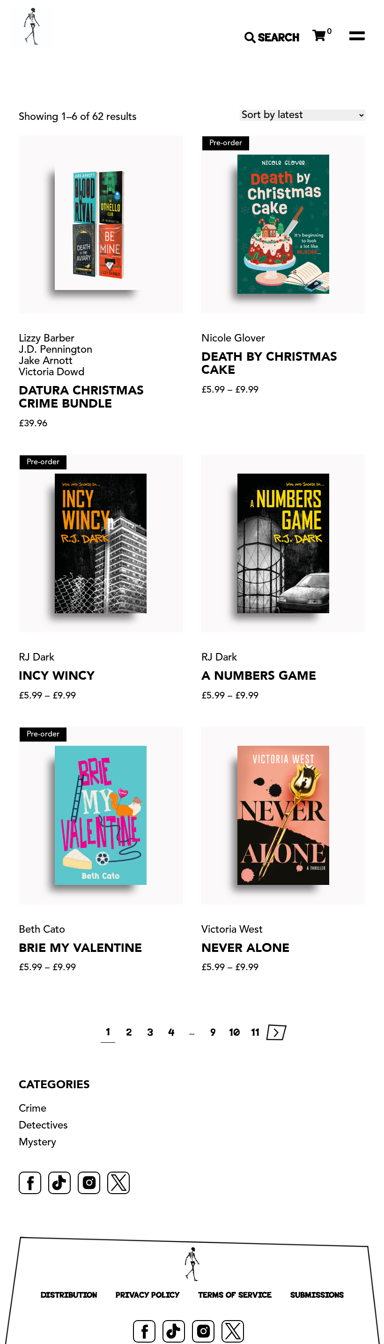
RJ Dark (36, 658)
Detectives (43, 1126)
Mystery (37, 1142)
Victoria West (232, 930)
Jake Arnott (46, 361)
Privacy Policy (147, 1294)
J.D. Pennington (55, 350)
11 (255, 1032)
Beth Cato (42, 930)
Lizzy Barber (46, 339)
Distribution (69, 1294)
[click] (357, 35)
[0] (318, 36)
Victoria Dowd (51, 372)
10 (234, 1032)
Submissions (317, 1294)
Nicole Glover (233, 339)
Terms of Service (235, 1294)
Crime (32, 1109)
